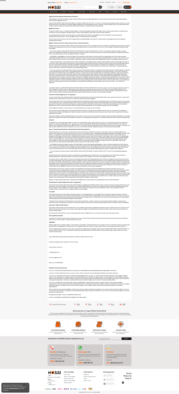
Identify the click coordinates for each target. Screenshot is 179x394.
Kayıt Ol (120, 7)
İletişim (113, 2)
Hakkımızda (102, 2)
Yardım (126, 2)
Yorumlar (119, 2)
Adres (49, 375)
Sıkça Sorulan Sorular (69, 378)
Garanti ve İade (87, 380)
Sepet (128, 7)
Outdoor (100, 11)
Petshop (107, 11)
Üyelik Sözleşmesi (68, 382)
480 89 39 (85, 363)
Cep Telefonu (63, 11)
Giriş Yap (112, 7)
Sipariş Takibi (108, 2)
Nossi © (91, 392)
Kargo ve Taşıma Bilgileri (69, 376)
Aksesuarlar (115, 11)
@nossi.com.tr (115, 363)
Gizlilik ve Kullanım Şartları (90, 376)
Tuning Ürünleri (92, 11)
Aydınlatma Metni (13, 388)
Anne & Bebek (82, 11)
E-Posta (49, 382)
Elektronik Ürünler (53, 11)
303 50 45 (57, 361)
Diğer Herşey (71, 11)
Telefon (49, 379)
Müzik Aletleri (124, 11)
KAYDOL (126, 338)
